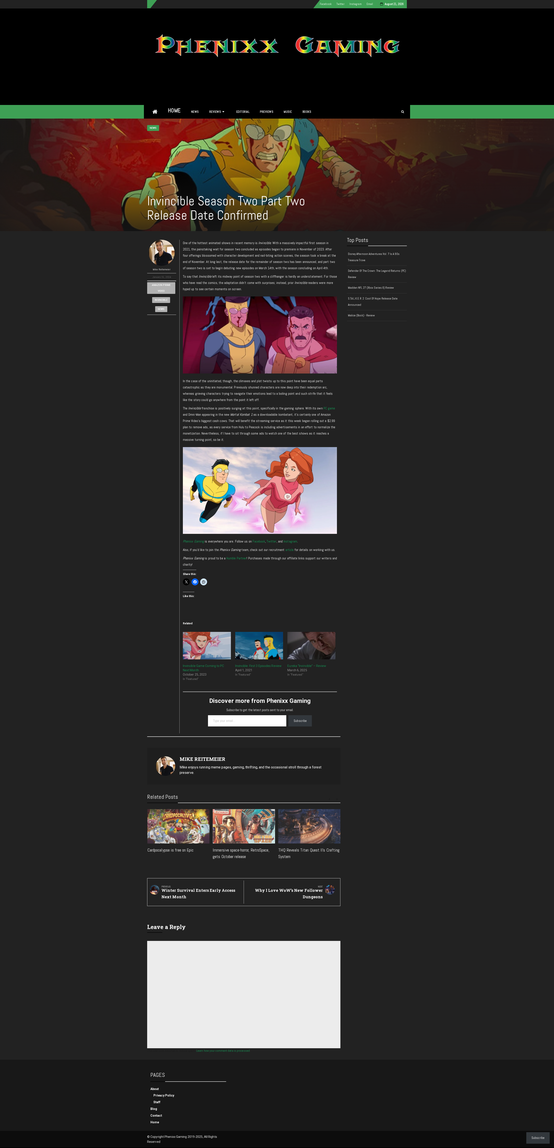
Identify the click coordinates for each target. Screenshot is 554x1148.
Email (370, 4)
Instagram (355, 4)
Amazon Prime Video (161, 288)
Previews (266, 112)
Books (307, 112)
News (195, 112)
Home (174, 110)
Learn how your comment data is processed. (223, 1051)
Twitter (341, 4)
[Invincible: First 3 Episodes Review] (259, 645)
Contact (156, 1115)
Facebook (326, 4)
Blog (153, 1109)
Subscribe (300, 720)
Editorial (243, 112)
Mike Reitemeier (162, 269)
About (154, 1089)
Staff (157, 1102)
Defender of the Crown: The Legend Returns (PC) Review (377, 274)
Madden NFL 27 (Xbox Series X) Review (371, 288)
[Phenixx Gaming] (155, 112)
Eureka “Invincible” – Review (306, 666)
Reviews (215, 112)
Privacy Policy (163, 1095)
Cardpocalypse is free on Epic (170, 850)
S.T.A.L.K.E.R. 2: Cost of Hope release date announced (373, 302)
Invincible (161, 300)
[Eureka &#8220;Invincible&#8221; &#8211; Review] (311, 645)
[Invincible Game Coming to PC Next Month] (207, 645)
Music (288, 112)
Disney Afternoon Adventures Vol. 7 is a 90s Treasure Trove (373, 257)
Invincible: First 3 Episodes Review (258, 666)
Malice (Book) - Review (361, 315)
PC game (329, 408)
